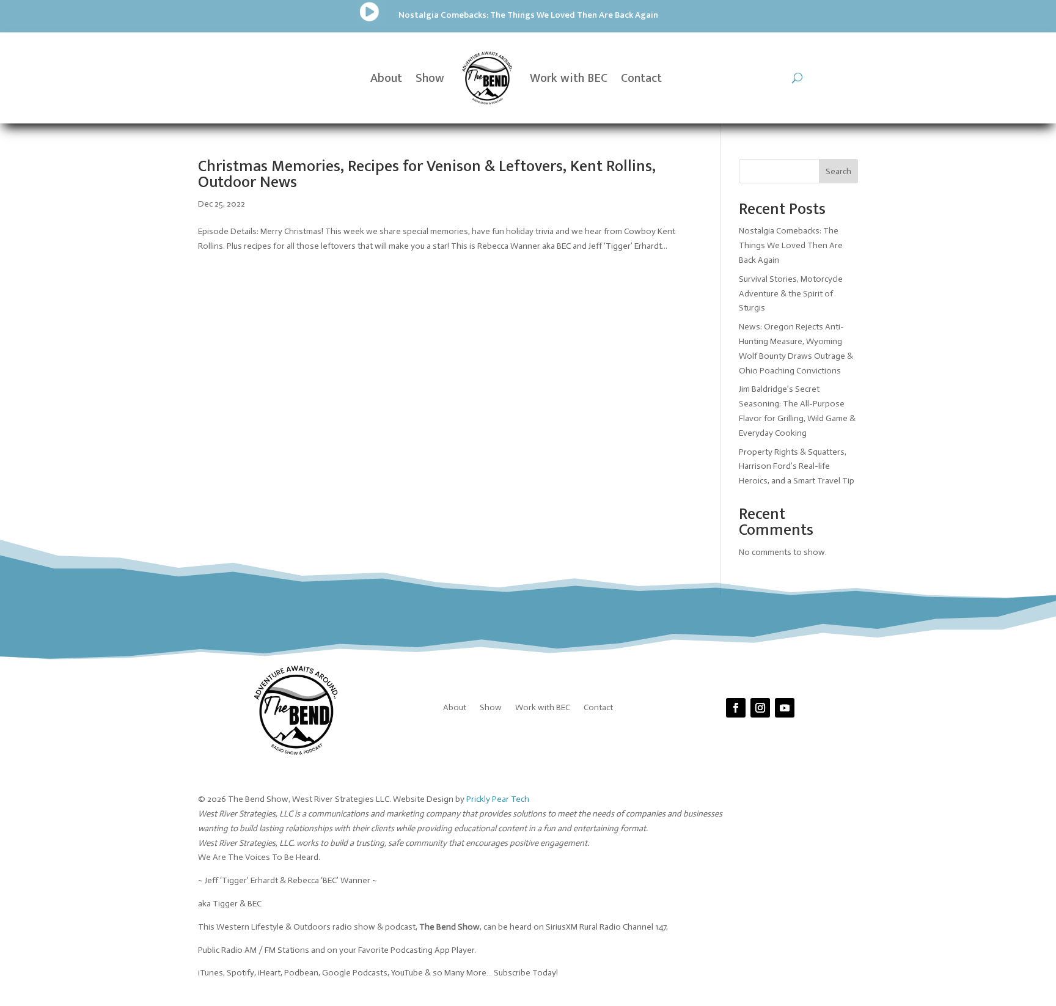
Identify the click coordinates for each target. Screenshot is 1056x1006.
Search (838, 171)
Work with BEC (568, 78)
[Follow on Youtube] (784, 708)
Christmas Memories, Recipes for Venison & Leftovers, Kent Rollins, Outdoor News (427, 174)
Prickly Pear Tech (497, 799)
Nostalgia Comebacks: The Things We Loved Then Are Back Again (528, 15)
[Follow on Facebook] (736, 708)
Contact (641, 78)
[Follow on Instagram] (760, 708)
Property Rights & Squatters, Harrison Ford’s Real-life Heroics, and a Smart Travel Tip (796, 466)
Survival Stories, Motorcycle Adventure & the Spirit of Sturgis (791, 294)
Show (430, 78)
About (386, 78)
